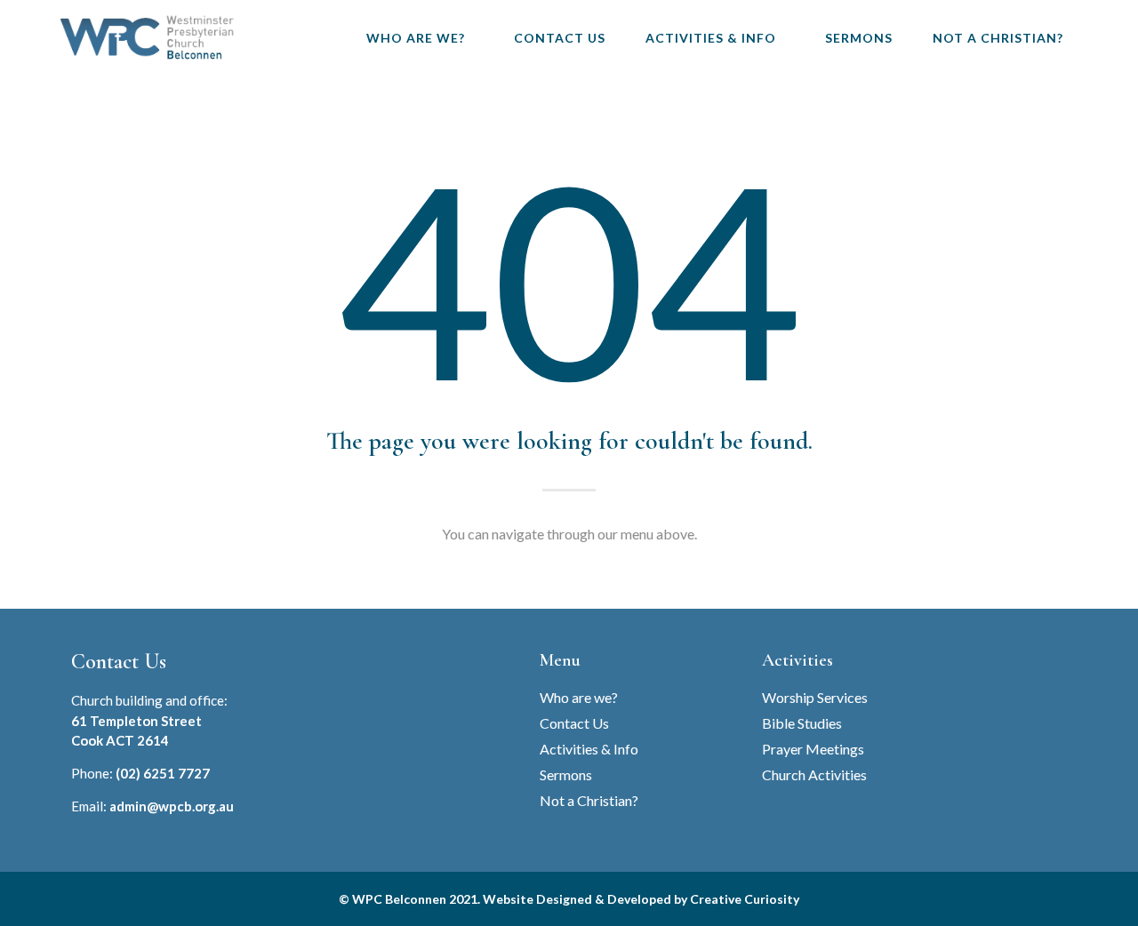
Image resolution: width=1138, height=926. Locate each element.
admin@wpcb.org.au (171, 806)
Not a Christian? (998, 37)
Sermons (859, 37)
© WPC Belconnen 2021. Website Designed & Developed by (514, 898)
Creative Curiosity (744, 898)
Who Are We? (415, 37)
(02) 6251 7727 (163, 773)
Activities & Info (710, 37)
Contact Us (559, 37)
